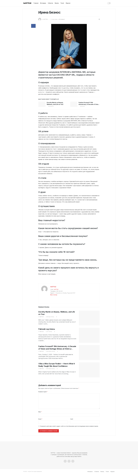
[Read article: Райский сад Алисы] (89, 335)
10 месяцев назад (50, 351)
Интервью (43, 3)
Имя (40, 412)
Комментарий (43, 391)
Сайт (71, 419)
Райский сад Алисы (46, 329)
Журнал (68, 3)
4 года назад (54, 19)
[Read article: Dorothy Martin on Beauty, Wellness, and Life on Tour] (42, 104)
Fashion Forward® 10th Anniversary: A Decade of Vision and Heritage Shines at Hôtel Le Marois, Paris (57, 348)
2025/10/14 (82, 106)
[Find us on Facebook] (65, 461)
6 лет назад (49, 331)
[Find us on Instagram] (69, 461)
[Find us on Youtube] (72, 461)
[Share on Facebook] (33, 26)
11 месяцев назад (50, 368)
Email (40, 419)
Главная (36, 3)
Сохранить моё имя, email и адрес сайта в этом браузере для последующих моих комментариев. (69, 426)
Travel (62, 3)
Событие (50, 3)
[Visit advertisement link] (69, 280)
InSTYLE (45, 19)
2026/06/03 (51, 106)
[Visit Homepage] (27, 3)
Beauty (57, 3)
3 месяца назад (50, 316)
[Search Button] (114, 3)
